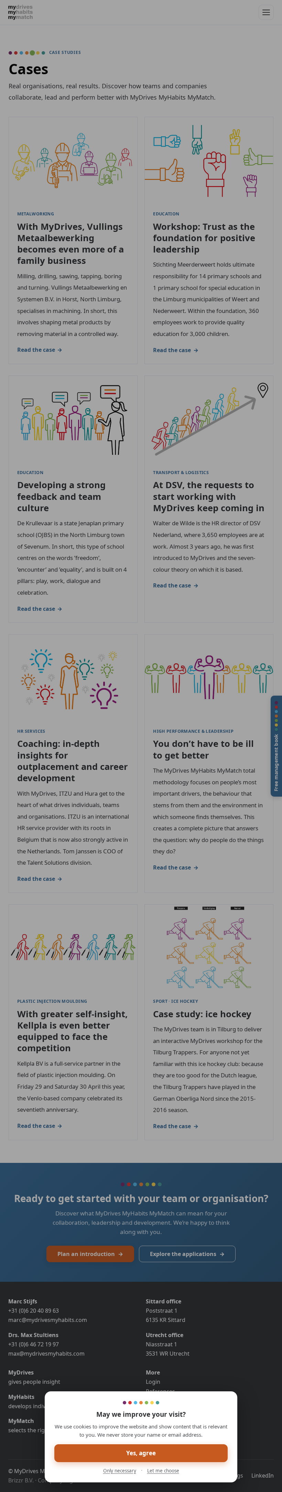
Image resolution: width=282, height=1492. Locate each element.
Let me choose (163, 1471)
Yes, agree (141, 1453)
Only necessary (119, 1471)
